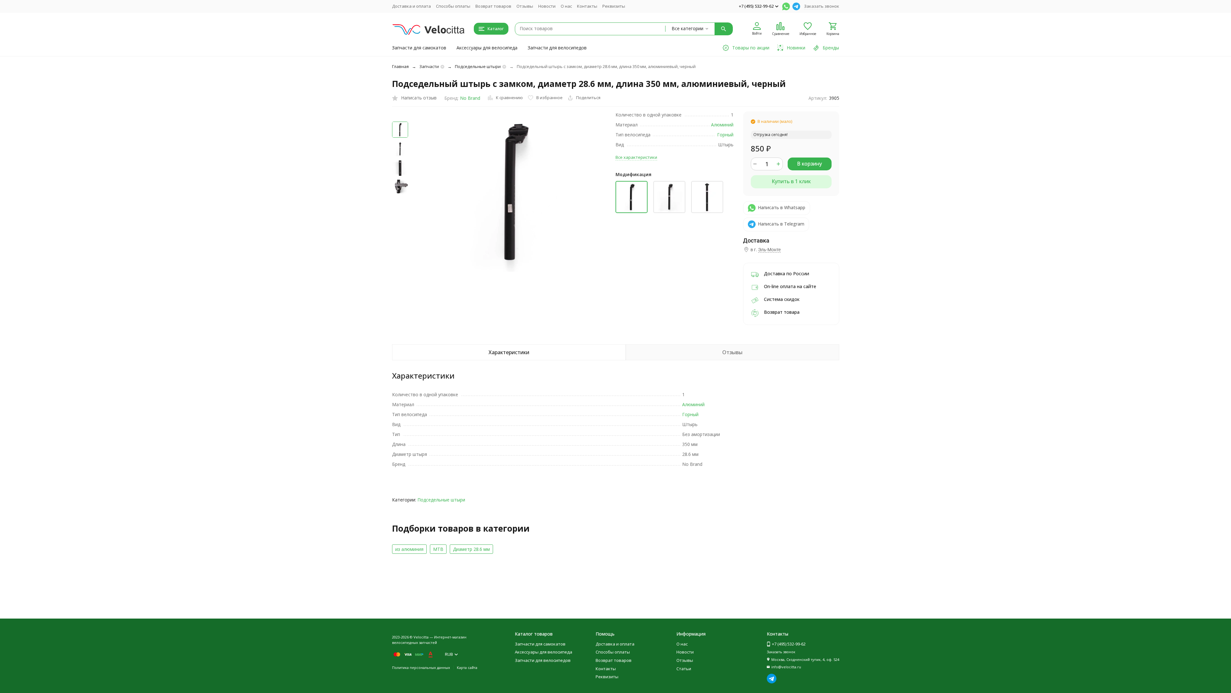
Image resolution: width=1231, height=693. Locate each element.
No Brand (470, 98)
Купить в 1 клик (791, 181)
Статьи (683, 669)
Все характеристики (636, 157)
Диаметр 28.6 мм (471, 549)
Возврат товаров (493, 6)
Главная (400, 66)
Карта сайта (467, 667)
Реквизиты (613, 6)
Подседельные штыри (478, 66)
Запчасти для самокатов (419, 48)
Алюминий (722, 125)
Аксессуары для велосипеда (486, 48)
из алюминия (409, 549)
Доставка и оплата (411, 6)
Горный (725, 135)
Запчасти (429, 66)
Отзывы (524, 6)
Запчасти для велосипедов (557, 48)
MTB (438, 549)
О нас (566, 6)
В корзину (809, 163)
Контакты (587, 6)
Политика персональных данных (421, 667)
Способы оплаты (453, 6)
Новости (547, 6)
